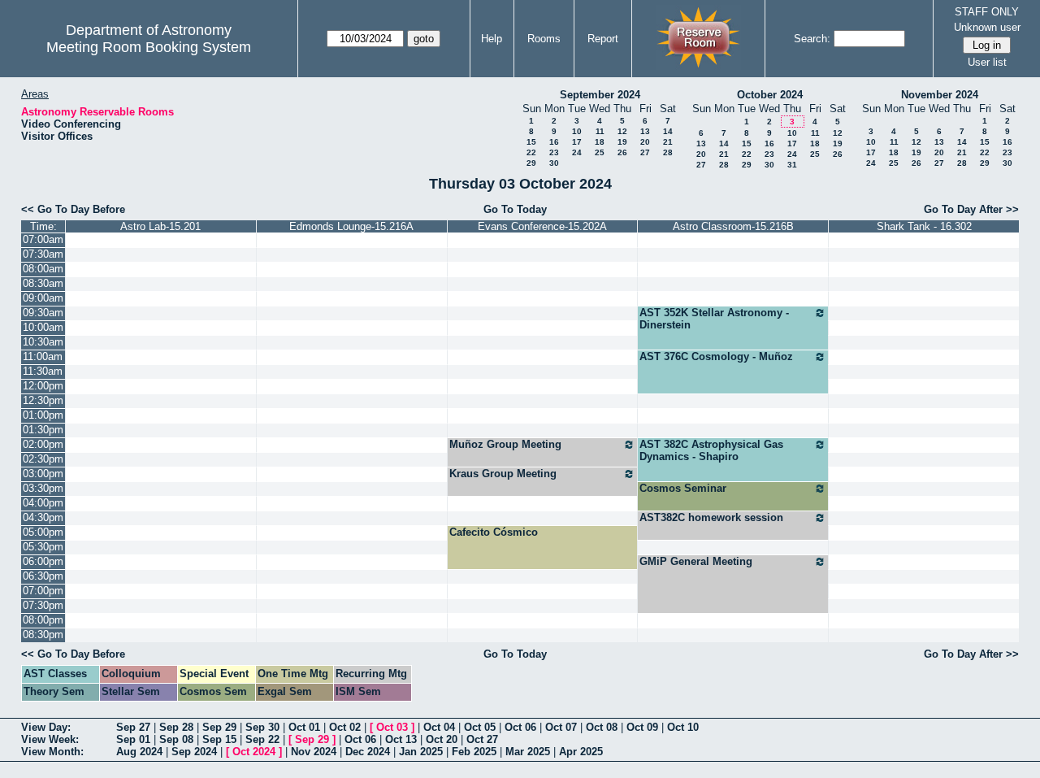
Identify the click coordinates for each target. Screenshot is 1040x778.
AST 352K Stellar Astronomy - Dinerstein (714, 318)
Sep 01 (133, 739)
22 (531, 152)
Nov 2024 (313, 751)
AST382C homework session (711, 517)
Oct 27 (482, 739)
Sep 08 (176, 739)
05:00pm (43, 532)
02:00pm (43, 444)
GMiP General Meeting (695, 561)
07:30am (43, 254)
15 (531, 141)
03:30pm (43, 488)
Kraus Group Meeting (503, 473)
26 (622, 152)
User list (987, 62)
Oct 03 (392, 727)
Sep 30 (262, 727)
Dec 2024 (367, 751)
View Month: (52, 751)
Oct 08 (602, 727)
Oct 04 (439, 727)
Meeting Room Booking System (148, 47)
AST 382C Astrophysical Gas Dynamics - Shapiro (711, 450)
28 (668, 152)
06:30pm (43, 576)
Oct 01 (304, 727)
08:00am (43, 269)
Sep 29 (219, 727)
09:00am (43, 298)
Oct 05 (480, 727)
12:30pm (43, 400)
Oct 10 (683, 727)
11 (600, 131)
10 (577, 131)
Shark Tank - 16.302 (924, 226)
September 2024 (600, 95)
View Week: (50, 739)
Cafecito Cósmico (493, 532)
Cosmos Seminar (682, 488)
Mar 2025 (527, 751)
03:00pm (43, 473)
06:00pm (43, 561)
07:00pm (43, 591)
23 (554, 152)
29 (531, 163)
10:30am (43, 342)
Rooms (544, 39)
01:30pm (43, 430)
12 (622, 131)
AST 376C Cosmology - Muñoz (716, 356)
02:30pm (43, 459)
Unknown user (987, 27)
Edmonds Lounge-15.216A (351, 226)
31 (792, 164)
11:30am (43, 371)
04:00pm (43, 503)
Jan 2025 (421, 751)
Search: (812, 39)
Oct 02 (345, 727)
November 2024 (939, 95)
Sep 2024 (194, 751)
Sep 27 (133, 727)
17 (577, 141)
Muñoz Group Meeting (505, 444)
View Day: (46, 727)
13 (645, 131)
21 (668, 141)
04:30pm (43, 517)
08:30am (43, 283)
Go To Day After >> (971, 209)
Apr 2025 (581, 751)
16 (554, 141)
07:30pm (43, 605)
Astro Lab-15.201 (160, 226)
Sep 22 (262, 739)
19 (622, 141)
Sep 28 (176, 727)
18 (599, 141)
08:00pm (43, 620)
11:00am (43, 356)
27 (645, 152)
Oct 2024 (253, 751)
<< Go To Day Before (73, 209)
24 (577, 152)
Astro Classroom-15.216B (733, 226)
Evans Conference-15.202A (542, 226)
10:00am (43, 327)
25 (599, 152)
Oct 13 (401, 739)
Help (491, 39)
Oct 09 (642, 727)
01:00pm (43, 415)
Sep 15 (219, 739)
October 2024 (770, 95)
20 (645, 141)
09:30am (43, 312)
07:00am (43, 239)
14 (668, 131)
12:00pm (43, 386)
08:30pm (43, 634)
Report (602, 39)
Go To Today (515, 209)
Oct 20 (441, 739)
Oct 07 (561, 727)
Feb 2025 (474, 751)
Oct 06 (520, 727)
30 (554, 163)
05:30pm (43, 547)
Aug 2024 (139, 751)
